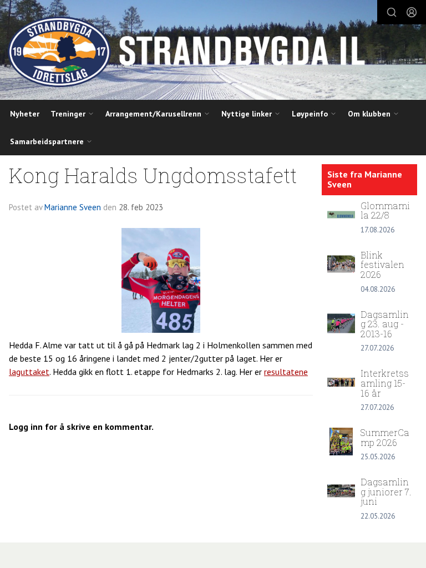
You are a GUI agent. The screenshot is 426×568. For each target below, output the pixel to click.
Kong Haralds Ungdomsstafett (153, 175)
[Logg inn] (412, 12)
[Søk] (392, 12)
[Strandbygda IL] (213, 51)
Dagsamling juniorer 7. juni (386, 491)
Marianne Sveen (72, 207)
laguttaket (29, 371)
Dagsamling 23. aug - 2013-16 (385, 323)
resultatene (286, 371)
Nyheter (24, 114)
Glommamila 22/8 (385, 210)
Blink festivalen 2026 (382, 264)
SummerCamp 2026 (385, 437)
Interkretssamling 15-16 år (385, 382)
